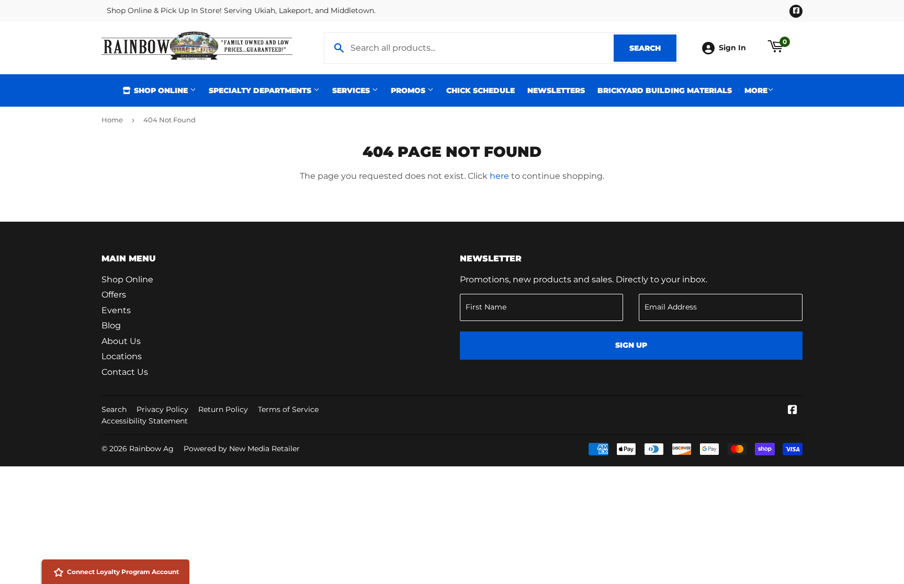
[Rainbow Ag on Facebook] (792, 411)
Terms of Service (288, 409)
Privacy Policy (162, 409)
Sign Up (631, 345)
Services (352, 90)
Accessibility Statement (144, 421)
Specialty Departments (261, 90)
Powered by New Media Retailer (242, 448)
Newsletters (556, 90)
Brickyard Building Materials (664, 90)
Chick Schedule (480, 90)
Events (116, 310)
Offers (113, 295)
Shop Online (161, 90)
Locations (121, 356)
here (499, 176)
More (755, 90)
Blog (111, 325)
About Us (121, 341)
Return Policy (223, 409)
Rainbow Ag (151, 448)
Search (652, 48)
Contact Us (124, 372)
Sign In (732, 47)
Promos (409, 90)
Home (112, 120)
